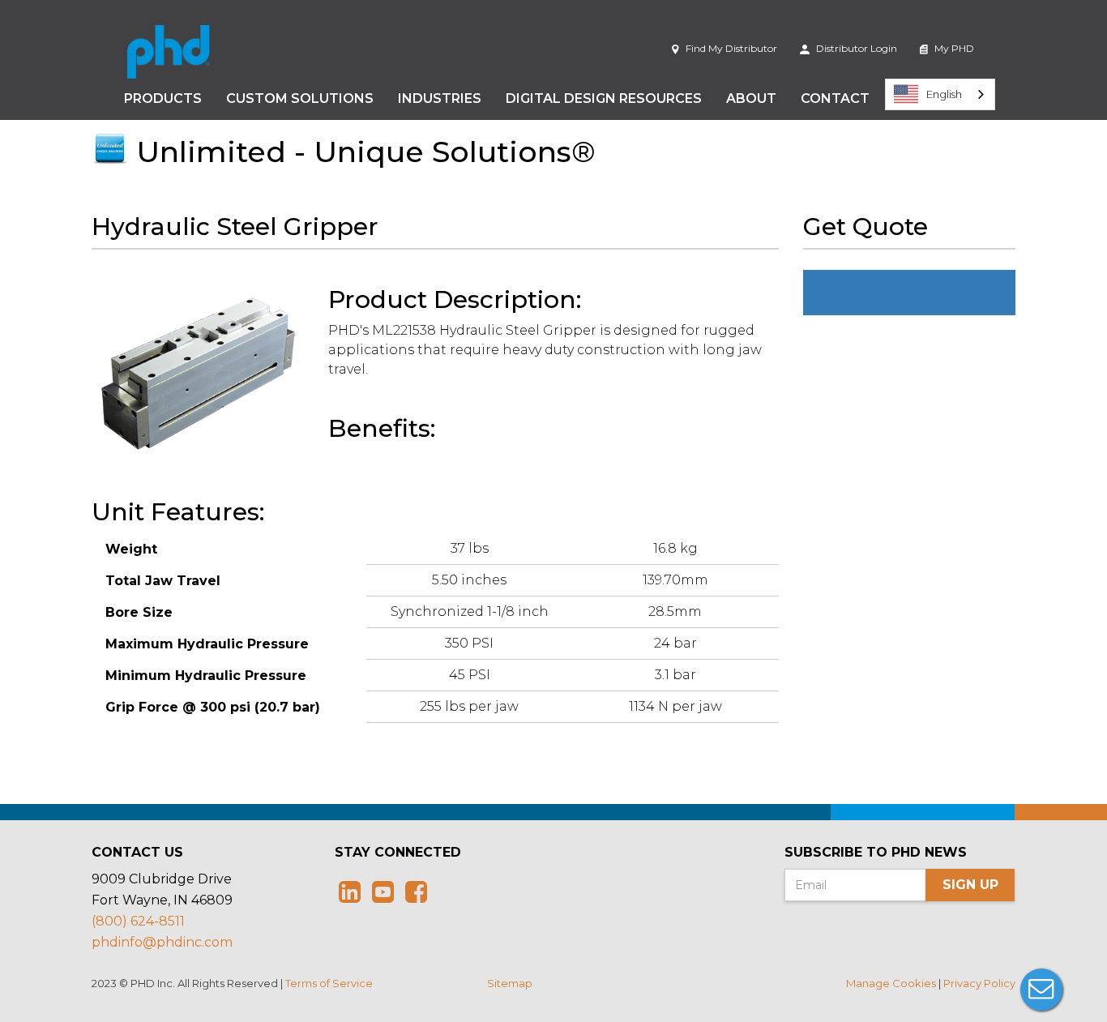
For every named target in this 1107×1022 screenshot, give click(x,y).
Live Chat (1041, 989)
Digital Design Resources (604, 98)
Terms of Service (329, 983)
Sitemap (509, 983)
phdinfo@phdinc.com (162, 942)
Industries (439, 98)
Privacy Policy (979, 983)
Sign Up (970, 884)
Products (163, 98)
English (944, 94)
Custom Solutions (300, 98)
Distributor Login (855, 48)
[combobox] (940, 94)
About (751, 98)
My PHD (953, 48)
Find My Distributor (730, 48)
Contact (835, 98)
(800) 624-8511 (138, 921)
